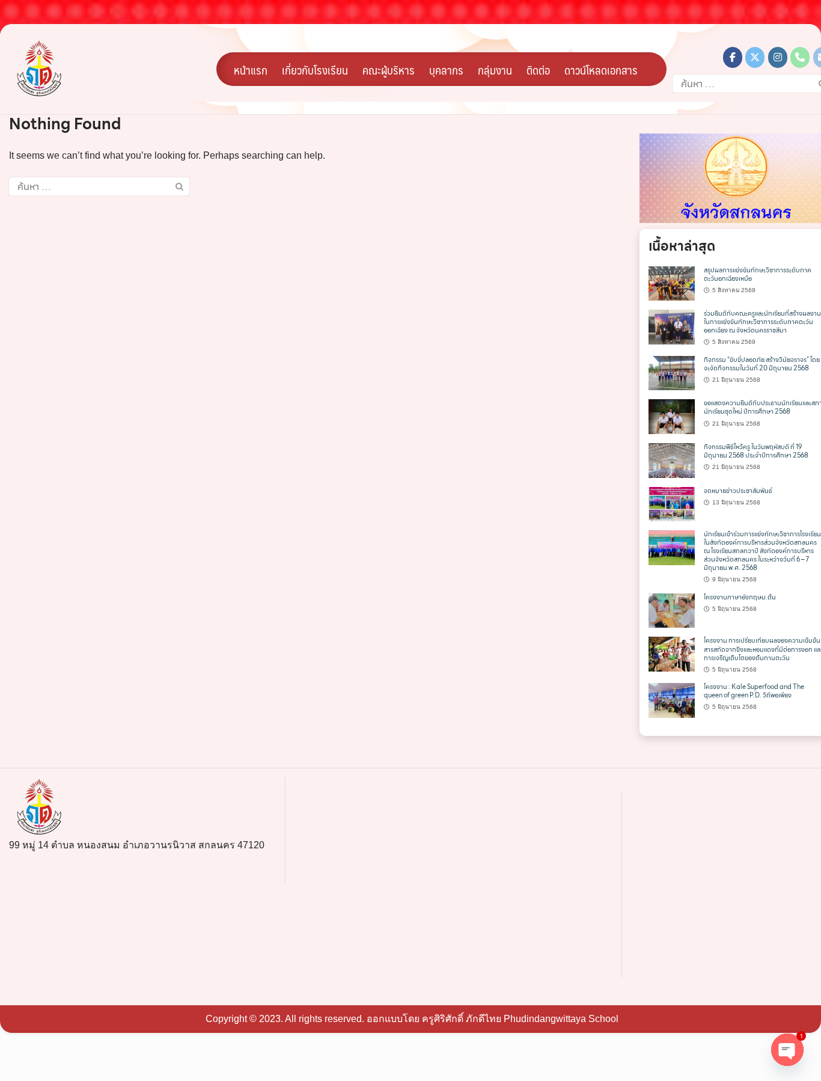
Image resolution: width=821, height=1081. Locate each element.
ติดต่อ (538, 69)
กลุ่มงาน (495, 69)
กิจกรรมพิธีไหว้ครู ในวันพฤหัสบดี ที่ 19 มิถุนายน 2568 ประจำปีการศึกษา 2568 (756, 451)
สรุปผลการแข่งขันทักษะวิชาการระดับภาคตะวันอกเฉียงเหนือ (757, 274)
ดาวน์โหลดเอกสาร (601, 69)
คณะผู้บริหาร (388, 69)
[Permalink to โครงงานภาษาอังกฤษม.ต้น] (672, 610)
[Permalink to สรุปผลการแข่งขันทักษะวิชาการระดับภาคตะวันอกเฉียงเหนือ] (672, 282)
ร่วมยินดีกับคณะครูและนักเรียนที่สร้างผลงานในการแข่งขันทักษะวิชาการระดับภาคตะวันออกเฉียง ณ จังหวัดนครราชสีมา (762, 321)
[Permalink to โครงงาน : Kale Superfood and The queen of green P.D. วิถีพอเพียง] (672, 700)
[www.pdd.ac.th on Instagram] (777, 57)
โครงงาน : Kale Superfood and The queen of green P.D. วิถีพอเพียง (754, 691)
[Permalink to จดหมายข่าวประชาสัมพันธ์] (672, 503)
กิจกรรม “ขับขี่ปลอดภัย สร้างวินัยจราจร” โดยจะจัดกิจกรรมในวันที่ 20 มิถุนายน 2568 (762, 364)
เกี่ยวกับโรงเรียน (315, 69)
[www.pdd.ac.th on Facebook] (732, 57)
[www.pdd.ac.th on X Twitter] (755, 57)
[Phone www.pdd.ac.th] (800, 57)
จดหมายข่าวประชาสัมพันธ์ (738, 491)
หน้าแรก (250, 69)
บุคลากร (446, 69)
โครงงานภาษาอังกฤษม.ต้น (740, 597)
